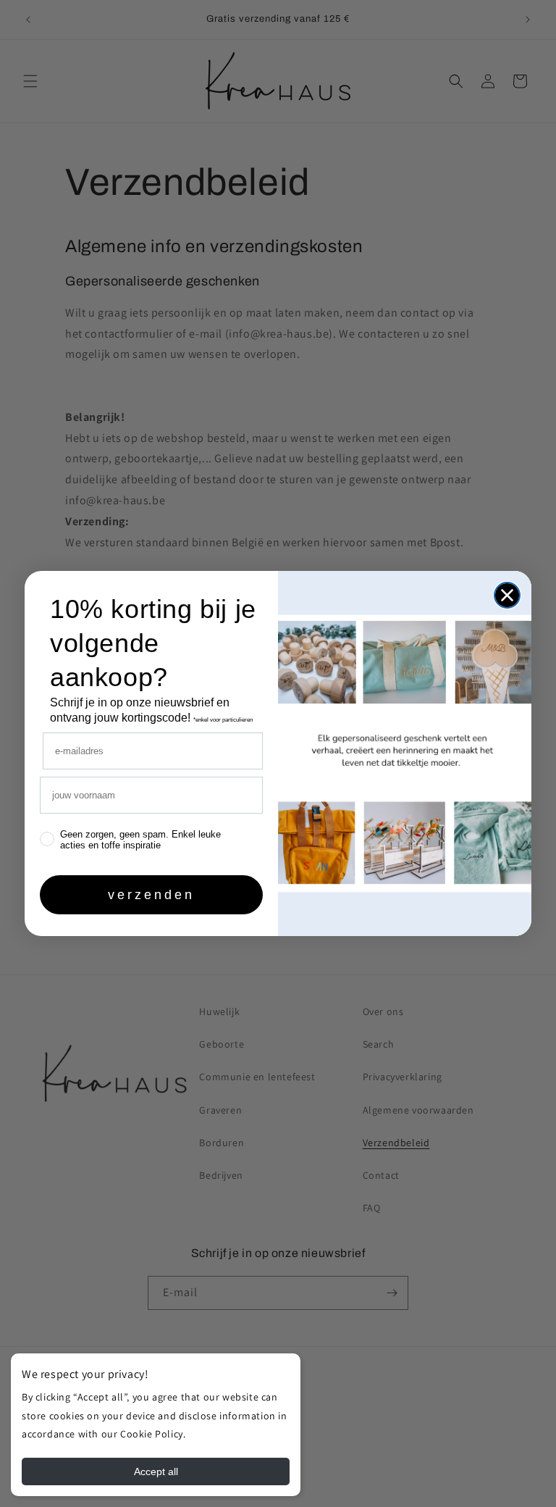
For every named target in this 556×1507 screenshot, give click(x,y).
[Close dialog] (507, 595)
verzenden (151, 895)
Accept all (156, 1471)
